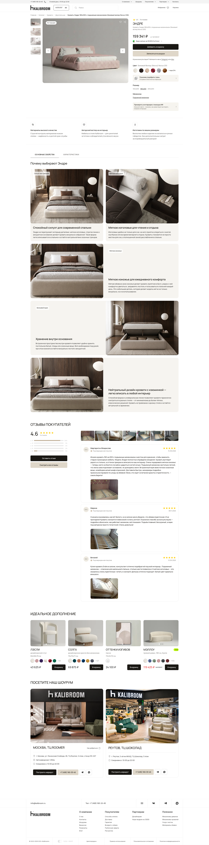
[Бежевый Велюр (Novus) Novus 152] (147, 70)
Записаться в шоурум (156, 53)
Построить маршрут (44, 772)
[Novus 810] (37, 661)
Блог (81, 831)
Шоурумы (139, 1)
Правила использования (117, 841)
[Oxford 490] (79, 661)
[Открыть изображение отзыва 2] (102, 436)
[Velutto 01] (46, 661)
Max (172, 59)
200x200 (151, 89)
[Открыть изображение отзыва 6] (157, 436)
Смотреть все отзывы (49, 465)
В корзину (59, 667)
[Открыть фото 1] (104, 489)
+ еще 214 (172, 70)
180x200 (143, 89)
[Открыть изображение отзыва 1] (87, 436)
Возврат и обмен (111, 825)
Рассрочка (109, 831)
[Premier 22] (83, 661)
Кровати (50, 15)
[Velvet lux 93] (41, 661)
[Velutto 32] (92, 661)
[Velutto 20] (75, 661)
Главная (33, 15)
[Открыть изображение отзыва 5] (143, 436)
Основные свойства (45, 154)
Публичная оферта (112, 828)
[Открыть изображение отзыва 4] (130, 436)
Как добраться (92, 748)
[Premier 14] (50, 661)
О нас (81, 817)
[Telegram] (82, 772)
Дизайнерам (137, 817)
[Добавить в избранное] (120, 22)
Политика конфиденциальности (170, 841)
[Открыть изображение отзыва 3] (115, 436)
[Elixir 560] (88, 661)
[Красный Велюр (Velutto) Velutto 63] (153, 70)
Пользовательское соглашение (144, 841)
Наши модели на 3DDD (140, 819)
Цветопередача (91, 841)
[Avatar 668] (54, 661)
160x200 (136, 89)
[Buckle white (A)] (32, 661)
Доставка (108, 819)
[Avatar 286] (167, 661)
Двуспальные (60, 15)
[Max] (89, 772)
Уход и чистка (167, 822)
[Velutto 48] (150, 661)
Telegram (164, 59)
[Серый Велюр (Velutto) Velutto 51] (159, 70)
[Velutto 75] (163, 661)
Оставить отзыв (49, 458)
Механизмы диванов (170, 817)
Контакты (176, 1)
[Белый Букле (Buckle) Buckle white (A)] (135, 70)
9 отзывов (143, 20)
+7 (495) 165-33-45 (68, 772)
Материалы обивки (169, 825)
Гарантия (108, 822)
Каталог (42, 15)
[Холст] (108, 661)
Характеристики (71, 154)
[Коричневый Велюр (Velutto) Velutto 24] (141, 70)
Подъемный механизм (141, 98)
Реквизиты (83, 828)
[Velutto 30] (154, 661)
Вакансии (82, 825)
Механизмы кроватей (170, 819)
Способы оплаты (111, 817)
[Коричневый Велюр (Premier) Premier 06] (164, 70)
